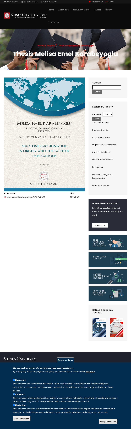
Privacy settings (65, 360)
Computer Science (101, 137)
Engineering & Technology (104, 145)
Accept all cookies (108, 422)
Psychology (97, 167)
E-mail (111, 2)
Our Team (53, 22)
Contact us (100, 225)
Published (97, 114)
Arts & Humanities (100, 122)
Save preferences (21, 418)
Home (51, 10)
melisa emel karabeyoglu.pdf (20, 197)
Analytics (19, 394)
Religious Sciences (100, 185)
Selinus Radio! (97, 2)
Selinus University (81, 10)
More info (90, 371)
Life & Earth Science (101, 152)
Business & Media (100, 130)
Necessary (20, 380)
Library (108, 10)
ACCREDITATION (49, 2)
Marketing (20, 405)
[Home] (25, 15)
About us (62, 10)
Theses (97, 10)
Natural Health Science (102, 159)
